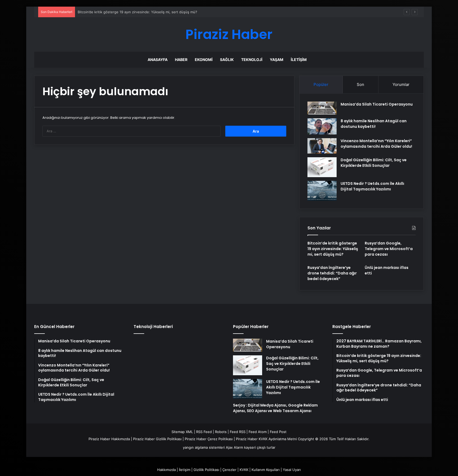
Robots (221, 432)
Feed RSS (237, 432)
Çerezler (229, 470)
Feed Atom (258, 432)
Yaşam (276, 59)
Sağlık (227, 59)
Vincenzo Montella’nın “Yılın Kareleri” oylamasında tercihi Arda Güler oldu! (376, 143)
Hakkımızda (166, 470)
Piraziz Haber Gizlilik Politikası (157, 439)
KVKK (244, 470)
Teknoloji (251, 59)
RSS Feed (204, 432)
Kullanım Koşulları (266, 470)
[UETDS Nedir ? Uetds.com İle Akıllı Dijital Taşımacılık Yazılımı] (322, 191)
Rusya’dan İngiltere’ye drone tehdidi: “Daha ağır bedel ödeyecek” (332, 273)
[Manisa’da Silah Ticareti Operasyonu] (322, 108)
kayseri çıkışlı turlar (259, 447)
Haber (181, 59)
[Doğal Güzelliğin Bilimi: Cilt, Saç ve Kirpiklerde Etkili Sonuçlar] (322, 167)
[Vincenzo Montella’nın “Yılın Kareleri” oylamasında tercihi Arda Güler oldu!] (322, 146)
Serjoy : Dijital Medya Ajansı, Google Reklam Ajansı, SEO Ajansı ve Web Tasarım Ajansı (275, 408)
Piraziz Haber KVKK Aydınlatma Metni (266, 439)
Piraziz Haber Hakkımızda (109, 439)
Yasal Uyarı (292, 470)
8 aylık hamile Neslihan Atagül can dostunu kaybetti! (374, 123)
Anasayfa (158, 59)
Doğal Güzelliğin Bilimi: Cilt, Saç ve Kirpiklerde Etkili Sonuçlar (374, 162)
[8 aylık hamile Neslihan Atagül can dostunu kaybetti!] (322, 126)
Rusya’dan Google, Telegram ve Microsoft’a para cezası (389, 249)
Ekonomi (204, 59)
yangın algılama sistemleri (204, 447)
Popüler (321, 84)
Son (360, 84)
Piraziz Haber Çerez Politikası (209, 439)
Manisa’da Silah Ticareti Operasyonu (377, 104)
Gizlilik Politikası (206, 470)
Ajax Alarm (234, 447)
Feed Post (278, 432)
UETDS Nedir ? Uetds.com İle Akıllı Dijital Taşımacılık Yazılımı (372, 186)
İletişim (299, 59)
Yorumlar (401, 84)
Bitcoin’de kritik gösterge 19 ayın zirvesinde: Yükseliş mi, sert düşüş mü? (137, 12)
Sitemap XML (182, 432)
